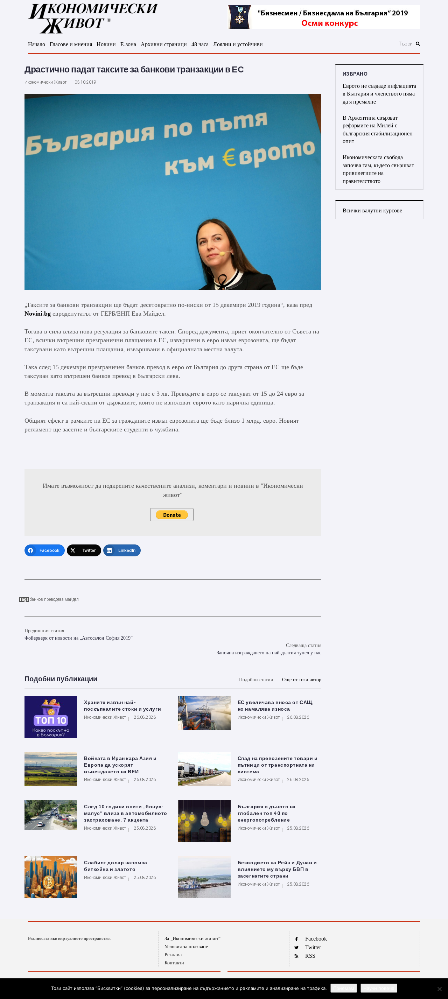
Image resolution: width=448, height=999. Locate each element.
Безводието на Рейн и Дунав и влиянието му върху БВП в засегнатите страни (277, 869)
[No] (439, 988)
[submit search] (418, 44)
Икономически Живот (45, 82)
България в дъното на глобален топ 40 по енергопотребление (267, 813)
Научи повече (378, 988)
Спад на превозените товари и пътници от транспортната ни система (278, 765)
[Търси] (368, 43)
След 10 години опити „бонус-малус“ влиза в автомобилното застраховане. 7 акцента (125, 813)
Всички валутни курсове (372, 210)
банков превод (43, 599)
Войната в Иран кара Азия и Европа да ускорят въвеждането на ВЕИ (120, 765)
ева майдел (68, 599)
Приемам (343, 988)
